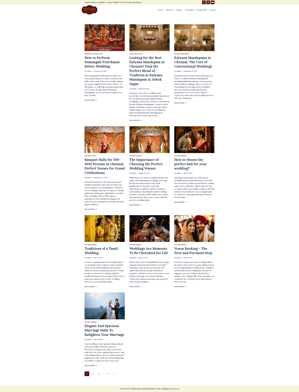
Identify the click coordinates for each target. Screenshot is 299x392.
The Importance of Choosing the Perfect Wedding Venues (146, 164)
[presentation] (105, 37)
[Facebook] (204, 2)
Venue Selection (136, 54)
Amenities (189, 10)
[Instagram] (208, 2)
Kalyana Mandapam (181, 54)
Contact (212, 10)
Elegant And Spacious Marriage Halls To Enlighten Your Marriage (104, 330)
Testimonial (201, 10)
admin (89, 71)
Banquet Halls (90, 156)
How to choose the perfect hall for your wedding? (190, 164)
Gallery (179, 10)
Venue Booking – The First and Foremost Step (193, 250)
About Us (170, 10)
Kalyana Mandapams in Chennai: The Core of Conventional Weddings (193, 62)
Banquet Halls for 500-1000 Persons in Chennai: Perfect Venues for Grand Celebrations (105, 166)
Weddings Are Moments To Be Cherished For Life (148, 250)
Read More (91, 100)
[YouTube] (212, 2)
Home (161, 10)
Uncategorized (135, 156)
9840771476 (119, 2)
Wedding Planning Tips (94, 54)
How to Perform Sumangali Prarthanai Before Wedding (102, 62)
